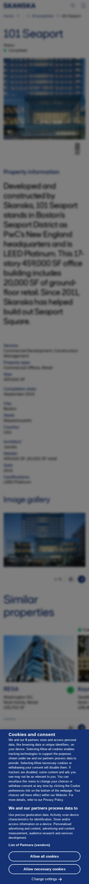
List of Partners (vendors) (29, 845)
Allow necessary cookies (44, 869)
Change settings (44, 879)
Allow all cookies (44, 856)
